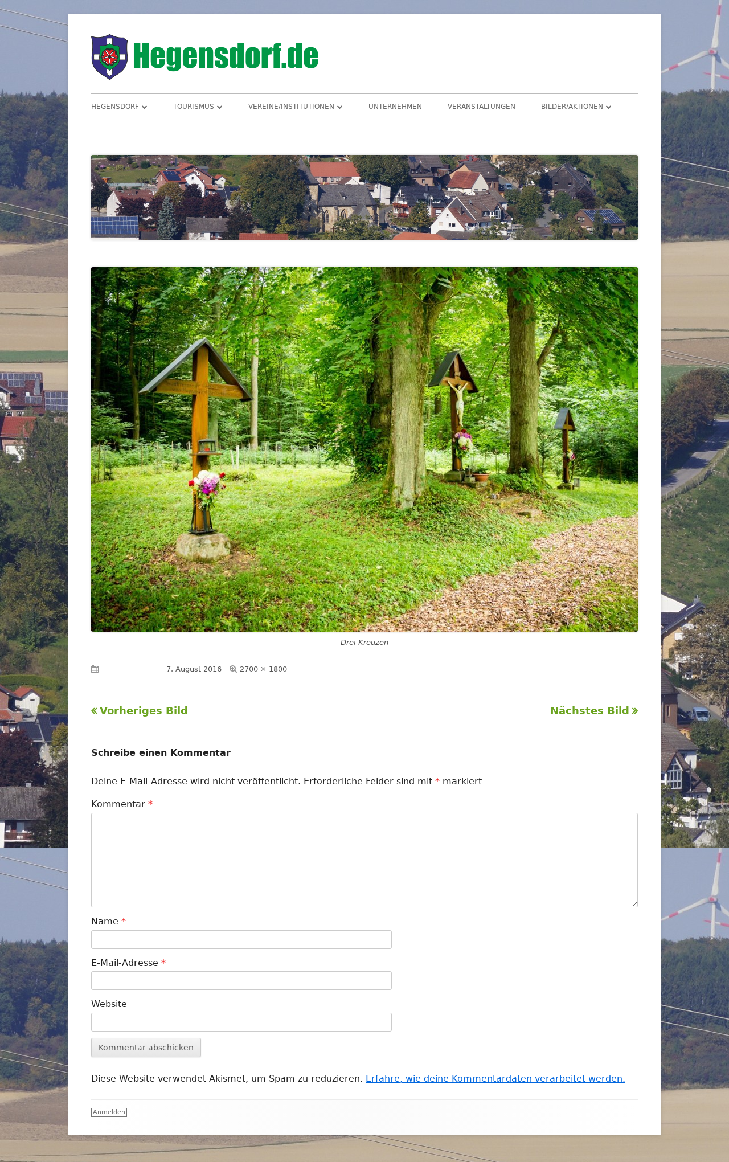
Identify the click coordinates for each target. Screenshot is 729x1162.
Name (108, 921)
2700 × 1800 (263, 669)
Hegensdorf (115, 107)
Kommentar (122, 804)
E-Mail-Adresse (128, 963)
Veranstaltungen (481, 107)
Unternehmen (395, 107)
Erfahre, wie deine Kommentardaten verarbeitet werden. (495, 1078)
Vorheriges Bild (144, 711)
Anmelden (109, 1112)
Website (109, 1004)
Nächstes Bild (589, 711)
